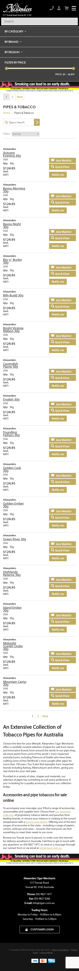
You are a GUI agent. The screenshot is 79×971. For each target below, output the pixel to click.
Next (20, 97)
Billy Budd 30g (13, 295)
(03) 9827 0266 (42, 898)
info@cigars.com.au (51, 848)
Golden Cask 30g (12, 469)
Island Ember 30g (12, 609)
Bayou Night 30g (12, 225)
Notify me (58, 175)
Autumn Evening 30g (12, 154)
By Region (12, 52)
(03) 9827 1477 (44, 894)
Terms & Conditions (60, 950)
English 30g (11, 399)
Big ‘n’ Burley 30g (12, 261)
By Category (14, 31)
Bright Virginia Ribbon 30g (13, 329)
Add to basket (60, 160)
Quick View (62, 167)
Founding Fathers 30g (11, 433)
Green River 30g (14, 539)
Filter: (6, 134)
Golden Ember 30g (13, 505)
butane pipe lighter (36, 822)
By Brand (11, 42)
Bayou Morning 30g (14, 189)
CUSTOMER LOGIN (42, 929)
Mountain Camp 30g (14, 683)
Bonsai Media (47, 952)
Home (7, 113)
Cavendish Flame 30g (10, 365)
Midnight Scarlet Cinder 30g (13, 646)
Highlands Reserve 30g (12, 573)
